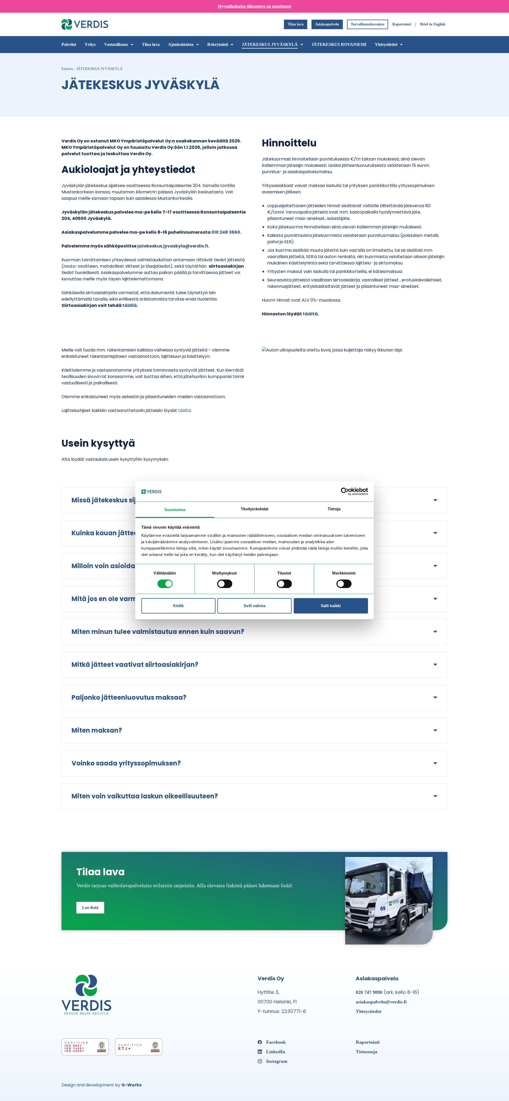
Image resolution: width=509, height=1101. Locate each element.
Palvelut (69, 44)
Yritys (90, 44)
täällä (129, 305)
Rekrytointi (217, 44)
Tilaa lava (296, 24)
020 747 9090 (369, 992)
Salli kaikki (331, 605)
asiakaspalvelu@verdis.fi (381, 1001)
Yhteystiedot (386, 44)
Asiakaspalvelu (327, 24)
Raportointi (401, 24)
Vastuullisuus (116, 44)
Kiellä (178, 605)
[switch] (224, 584)
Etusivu (67, 69)
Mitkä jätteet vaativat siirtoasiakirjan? (135, 664)
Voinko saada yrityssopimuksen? (126, 763)
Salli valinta (254, 605)
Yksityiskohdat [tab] (254, 509)
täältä (310, 314)
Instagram (276, 1061)
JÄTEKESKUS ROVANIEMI (338, 44)
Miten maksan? (97, 730)
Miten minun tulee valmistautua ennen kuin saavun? (158, 632)
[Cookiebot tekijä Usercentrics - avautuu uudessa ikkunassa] (345, 491)
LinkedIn (275, 1051)
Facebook (276, 1042)
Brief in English (432, 24)
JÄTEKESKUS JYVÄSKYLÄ (270, 44)
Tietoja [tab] (334, 509)
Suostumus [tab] (175, 509)
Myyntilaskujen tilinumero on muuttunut (254, 6)
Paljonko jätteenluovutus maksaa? (129, 697)
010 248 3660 (225, 232)
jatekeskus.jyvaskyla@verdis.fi (172, 246)
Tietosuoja (366, 1051)
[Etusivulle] (85, 24)
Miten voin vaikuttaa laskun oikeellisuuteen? (145, 796)
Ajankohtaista (181, 44)
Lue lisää (90, 907)
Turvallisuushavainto (367, 24)
